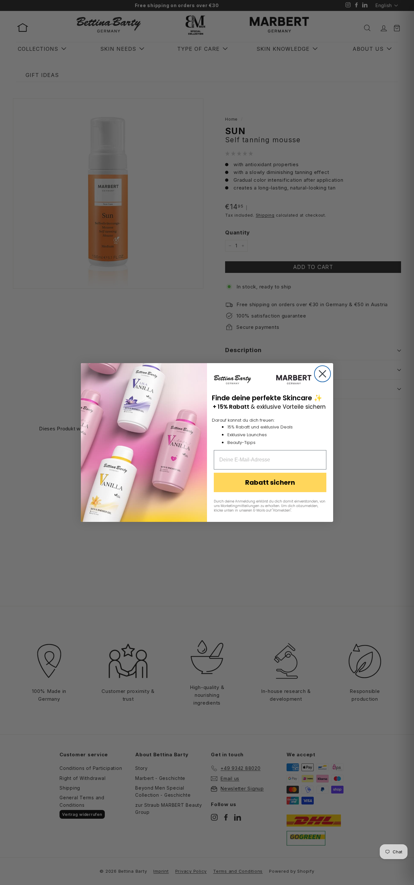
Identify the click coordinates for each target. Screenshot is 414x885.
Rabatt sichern (270, 482)
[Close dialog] (322, 374)
